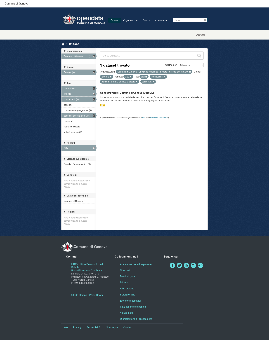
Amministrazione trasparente (136, 264)
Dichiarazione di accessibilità (136, 319)
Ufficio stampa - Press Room (87, 295)
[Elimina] (190, 71)
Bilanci (124, 282)
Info (66, 327)
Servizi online (127, 294)
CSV (103, 105)
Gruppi (146, 20)
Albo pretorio (127, 288)
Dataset (114, 20)
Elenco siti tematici (130, 300)
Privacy (77, 327)
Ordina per (171, 64)
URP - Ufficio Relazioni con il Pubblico (87, 265)
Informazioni (161, 20)
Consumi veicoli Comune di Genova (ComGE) (127, 92)
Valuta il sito (126, 312)
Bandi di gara (127, 276)
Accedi (200, 35)
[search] (199, 55)
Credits (127, 327)
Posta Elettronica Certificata (86, 270)
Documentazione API (159, 117)
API (143, 117)
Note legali (112, 327)
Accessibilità (94, 327)
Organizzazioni (130, 20)
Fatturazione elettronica (133, 306)
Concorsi (125, 270)
